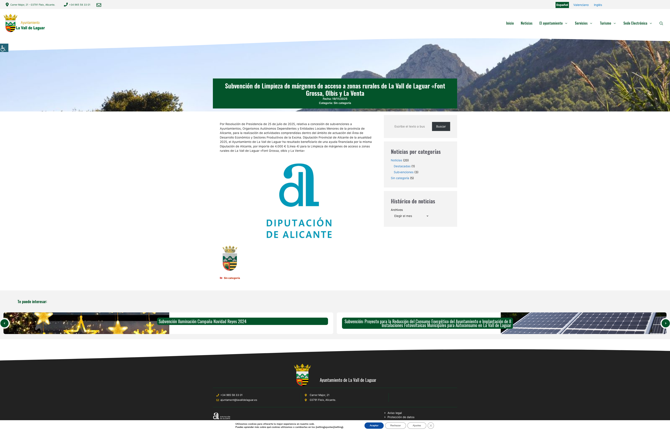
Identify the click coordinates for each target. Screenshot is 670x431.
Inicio (510, 23)
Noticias (527, 23)
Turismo (605, 23)
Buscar (441, 126)
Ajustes (417, 425)
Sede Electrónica (635, 23)
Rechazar (395, 425)
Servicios (581, 23)
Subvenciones (404, 172)
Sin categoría (342, 103)
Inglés (598, 5)
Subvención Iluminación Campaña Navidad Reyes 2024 (203, 321)
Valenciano (581, 5)
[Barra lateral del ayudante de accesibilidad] (4, 48)
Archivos (397, 210)
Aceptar (374, 425)
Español (562, 5)
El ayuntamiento (551, 23)
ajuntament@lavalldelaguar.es (238, 400)
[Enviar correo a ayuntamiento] (99, 5)
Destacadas (402, 166)
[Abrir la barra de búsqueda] (661, 23)
